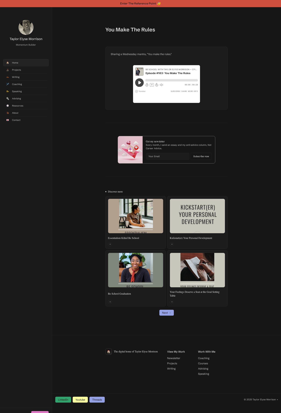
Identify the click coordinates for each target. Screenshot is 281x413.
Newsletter (173, 358)
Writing (171, 368)
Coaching (203, 358)
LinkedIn (63, 399)
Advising (203, 368)
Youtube (80, 399)
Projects (172, 363)
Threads (97, 399)
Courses (203, 363)
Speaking (203, 373)
